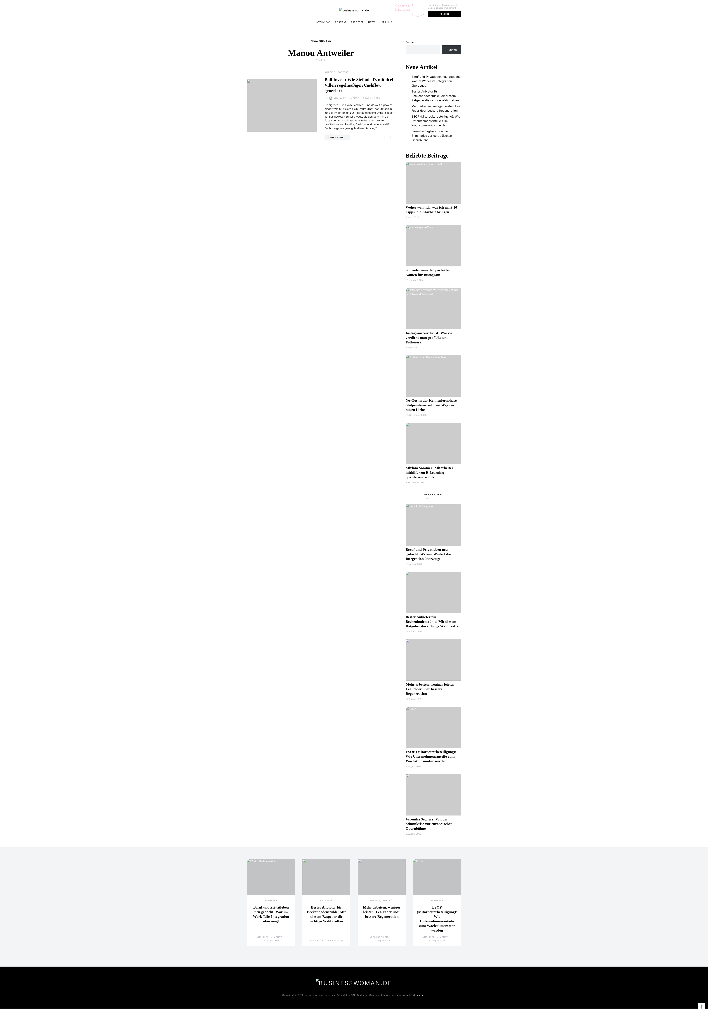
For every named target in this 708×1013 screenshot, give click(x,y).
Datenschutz (418, 995)
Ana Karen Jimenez (346, 98)
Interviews (323, 22)
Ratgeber (357, 22)
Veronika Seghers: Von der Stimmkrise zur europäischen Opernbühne (432, 135)
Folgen (444, 14)
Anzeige (329, 72)
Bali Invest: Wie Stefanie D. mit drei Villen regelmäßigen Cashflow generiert (358, 85)
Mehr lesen (335, 137)
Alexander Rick (379, 937)
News (371, 22)
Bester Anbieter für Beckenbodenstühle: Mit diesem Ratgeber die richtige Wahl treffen (435, 96)
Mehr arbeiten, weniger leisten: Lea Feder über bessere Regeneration (436, 108)
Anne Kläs (316, 940)
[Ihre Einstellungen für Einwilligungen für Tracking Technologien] (701, 1006)
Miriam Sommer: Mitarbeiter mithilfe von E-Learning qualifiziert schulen (429, 472)
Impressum (402, 995)
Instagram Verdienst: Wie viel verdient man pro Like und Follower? (430, 337)
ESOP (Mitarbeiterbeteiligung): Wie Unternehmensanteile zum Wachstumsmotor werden (436, 121)
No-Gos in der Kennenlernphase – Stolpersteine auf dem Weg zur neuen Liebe (432, 405)
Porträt (340, 22)
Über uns (386, 22)
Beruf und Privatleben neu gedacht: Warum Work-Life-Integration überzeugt (436, 81)
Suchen (410, 42)
